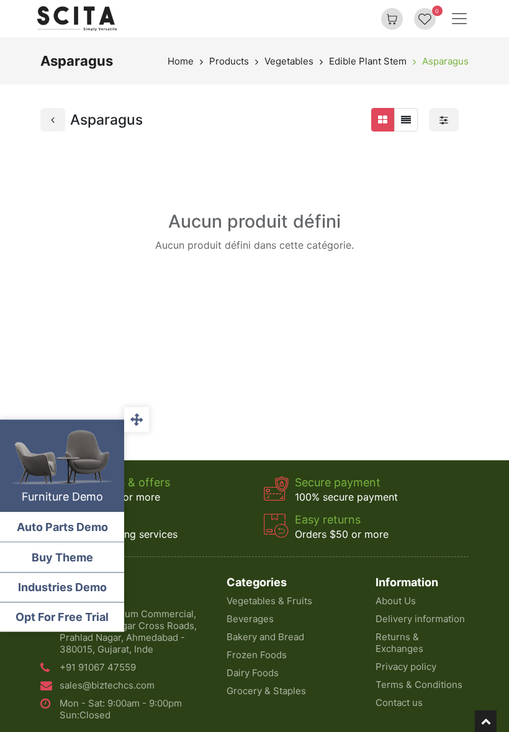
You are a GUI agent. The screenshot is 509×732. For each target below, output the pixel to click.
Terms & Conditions (419, 684)
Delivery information (420, 619)
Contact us (399, 702)
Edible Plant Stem (368, 61)
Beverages (250, 619)
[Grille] (382, 120)
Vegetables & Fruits (269, 601)
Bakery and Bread (265, 637)
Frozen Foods (257, 655)
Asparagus (445, 61)
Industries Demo (62, 587)
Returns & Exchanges (399, 642)
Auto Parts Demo (62, 526)
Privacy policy (406, 666)
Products (229, 61)
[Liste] (406, 120)
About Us (396, 601)
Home (181, 61)
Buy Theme (62, 557)
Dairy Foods (253, 673)
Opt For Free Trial (62, 616)
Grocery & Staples (266, 691)
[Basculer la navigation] (459, 18)
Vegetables (288, 61)
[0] (425, 18)
